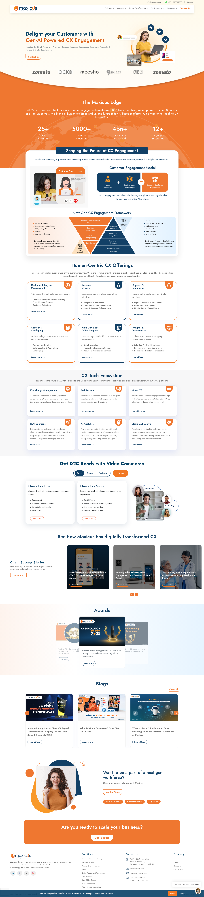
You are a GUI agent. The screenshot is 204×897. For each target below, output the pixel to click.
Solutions (108, 8)
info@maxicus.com (154, 2)
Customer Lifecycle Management (94, 859)
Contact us (33, 56)
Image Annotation (88, 883)
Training (103, 473)
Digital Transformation (137, 8)
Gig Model (153, 801)
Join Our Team (113, 792)
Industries (120, 8)
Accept (172, 894)
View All (18, 575)
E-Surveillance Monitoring (91, 887)
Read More (76, 585)
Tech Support (87, 876)
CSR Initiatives (179, 869)
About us (177, 859)
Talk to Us (37, 518)
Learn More (38, 311)
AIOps (84, 869)
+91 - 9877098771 (175, 2)
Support (90, 473)
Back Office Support (89, 880)
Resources (171, 8)
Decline (182, 894)
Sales (79, 473)
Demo (121, 473)
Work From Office (134, 801)
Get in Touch (102, 838)
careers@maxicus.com (138, 873)
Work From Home (113, 801)
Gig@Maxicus (156, 8)
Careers (190, 2)
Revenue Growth (88, 862)
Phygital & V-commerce (91, 866)
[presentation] (132, 594)
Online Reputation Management (93, 873)
